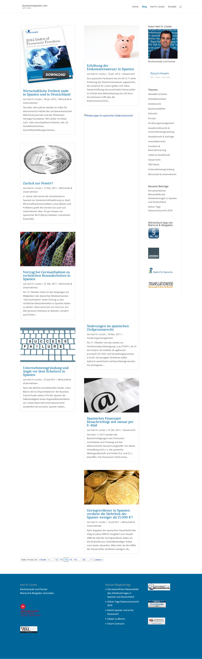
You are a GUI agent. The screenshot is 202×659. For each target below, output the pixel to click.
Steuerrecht (128, 73)
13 (61, 559)
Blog (144, 7)
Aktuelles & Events (157, 94)
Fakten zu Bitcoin (116, 618)
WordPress (72, 654)
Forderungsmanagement (100, 338)
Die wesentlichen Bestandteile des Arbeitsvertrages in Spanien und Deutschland (123, 593)
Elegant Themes (42, 654)
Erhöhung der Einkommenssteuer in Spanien (110, 67)
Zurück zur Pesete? (38, 183)
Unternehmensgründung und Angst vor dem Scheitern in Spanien (46, 371)
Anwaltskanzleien (157, 98)
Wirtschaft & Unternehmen (162, 174)
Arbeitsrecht (154, 103)
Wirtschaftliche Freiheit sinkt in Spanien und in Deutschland (46, 92)
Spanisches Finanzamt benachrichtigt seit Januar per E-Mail (110, 421)
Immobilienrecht (156, 141)
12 (56, 559)
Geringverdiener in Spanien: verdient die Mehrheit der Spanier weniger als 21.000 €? (110, 513)
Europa (152, 118)
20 (84, 559)
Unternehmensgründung (161, 169)
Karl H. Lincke (157, 7)
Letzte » (98, 559)
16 (75, 559)
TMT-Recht (153, 164)
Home (135, 7)
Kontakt (172, 7)
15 (70, 559)
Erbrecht (152, 113)
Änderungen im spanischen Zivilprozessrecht (108, 328)
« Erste (42, 559)
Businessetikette (156, 108)
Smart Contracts (115, 623)
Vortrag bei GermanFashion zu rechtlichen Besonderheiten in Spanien (46, 275)
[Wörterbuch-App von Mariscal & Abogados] (153, 237)
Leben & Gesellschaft (159, 154)
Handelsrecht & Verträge (161, 136)
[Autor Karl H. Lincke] (163, 57)
